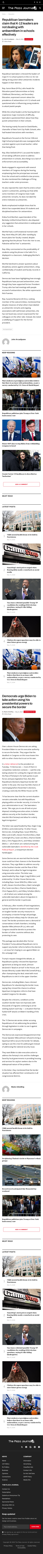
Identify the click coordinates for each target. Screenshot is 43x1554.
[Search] (40, 8)
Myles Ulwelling (8, 712)
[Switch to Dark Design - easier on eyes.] (3, 2)
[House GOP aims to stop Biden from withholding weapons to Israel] (21, 430)
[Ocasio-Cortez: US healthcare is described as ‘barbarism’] (21, 460)
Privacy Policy (6, 1534)
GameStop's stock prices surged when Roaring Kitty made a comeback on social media (23, 570)
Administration (29, 712)
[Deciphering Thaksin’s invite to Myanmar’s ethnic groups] (21, 1145)
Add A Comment (21, 484)
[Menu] (3, 8)
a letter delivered (11, 764)
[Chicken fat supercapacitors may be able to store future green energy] (21, 626)
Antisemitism (7, 329)
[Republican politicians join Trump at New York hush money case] (21, 400)
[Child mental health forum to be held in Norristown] (21, 521)
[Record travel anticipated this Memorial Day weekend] (21, 1175)
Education (28, 39)
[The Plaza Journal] (22, 8)
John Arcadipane (9, 39)
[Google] (30, 1447)
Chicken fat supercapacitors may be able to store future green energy (23, 641)
